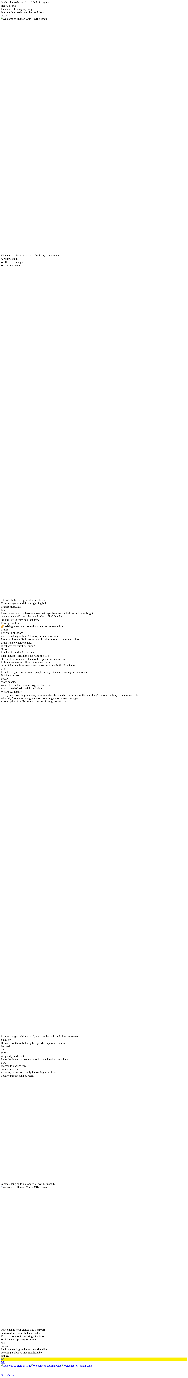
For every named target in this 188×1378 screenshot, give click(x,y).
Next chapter (8, 1375)
